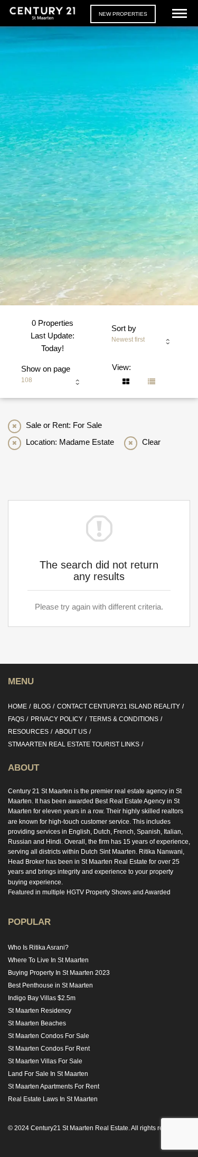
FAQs (16, 719)
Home (17, 706)
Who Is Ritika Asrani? (38, 947)
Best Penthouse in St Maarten (50, 985)
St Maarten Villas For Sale (45, 1061)
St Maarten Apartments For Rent (53, 1086)
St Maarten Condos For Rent (49, 1048)
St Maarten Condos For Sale (48, 1036)
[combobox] (144, 342)
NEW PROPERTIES (123, 14)
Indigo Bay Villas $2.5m (42, 998)
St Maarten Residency (39, 1010)
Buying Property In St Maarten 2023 (59, 972)
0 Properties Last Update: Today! (52, 335)
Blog (42, 706)
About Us (71, 731)
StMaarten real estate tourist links (73, 744)
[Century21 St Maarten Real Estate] (42, 13)
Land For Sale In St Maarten (48, 1074)
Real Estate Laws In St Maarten (53, 1099)
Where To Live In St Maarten (48, 960)
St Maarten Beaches (37, 1023)
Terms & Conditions (123, 719)
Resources (28, 731)
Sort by (123, 328)
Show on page (45, 368)
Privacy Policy (57, 719)
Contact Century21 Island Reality (118, 706)
